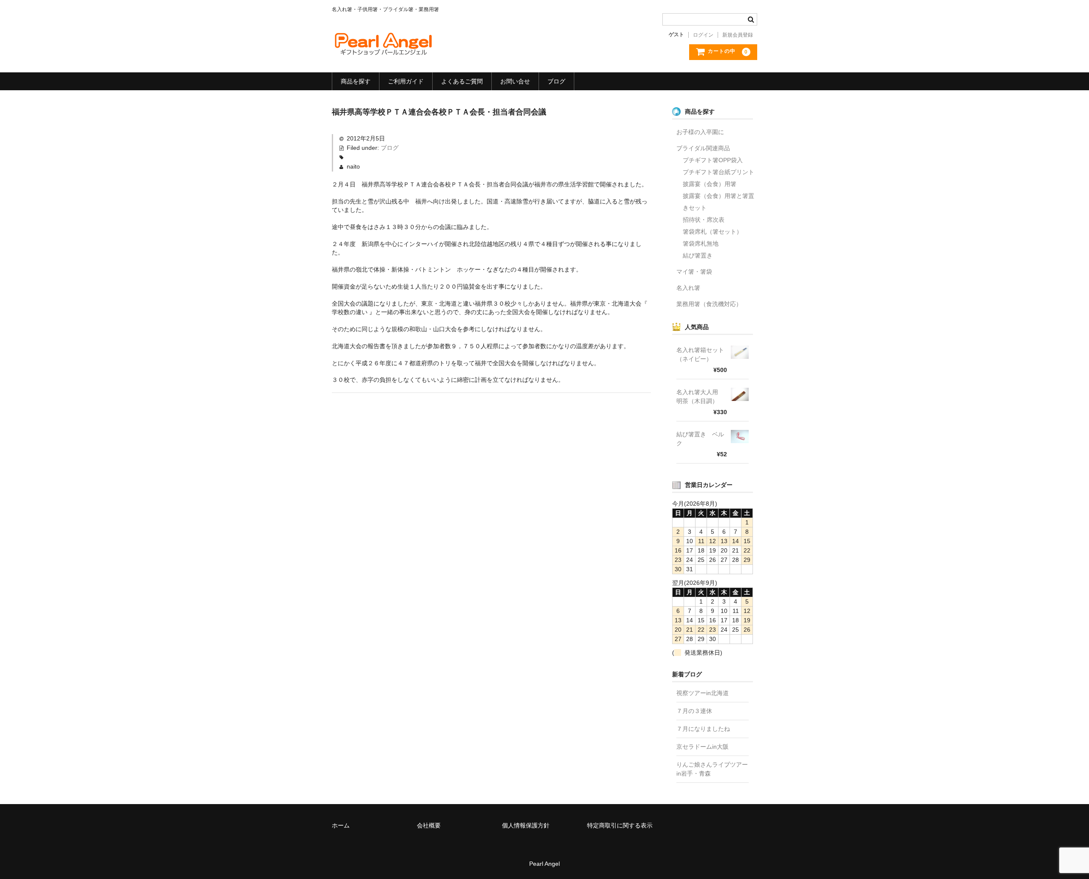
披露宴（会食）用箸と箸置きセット (718, 201)
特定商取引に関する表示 (620, 825)
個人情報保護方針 (526, 825)
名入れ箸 (688, 287)
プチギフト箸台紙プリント (718, 172)
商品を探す (356, 81)
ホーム (341, 825)
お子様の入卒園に (700, 132)
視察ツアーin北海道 (702, 693)
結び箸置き (698, 255)
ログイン (703, 35)
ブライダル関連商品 (703, 148)
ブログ (556, 81)
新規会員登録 (737, 35)
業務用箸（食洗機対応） (709, 304)
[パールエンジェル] (383, 49)
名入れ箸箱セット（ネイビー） (700, 354)
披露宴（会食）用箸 (709, 183)
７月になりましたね (703, 728)
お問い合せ (515, 81)
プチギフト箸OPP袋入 (713, 160)
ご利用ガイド (406, 81)
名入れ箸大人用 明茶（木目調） (700, 396)
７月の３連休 (694, 710)
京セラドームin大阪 (702, 746)
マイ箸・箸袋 (694, 271)
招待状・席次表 (703, 219)
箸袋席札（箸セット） (712, 231)
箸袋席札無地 (700, 243)
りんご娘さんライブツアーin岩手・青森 (712, 769)
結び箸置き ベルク (700, 439)
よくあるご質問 (462, 81)
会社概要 (429, 825)
